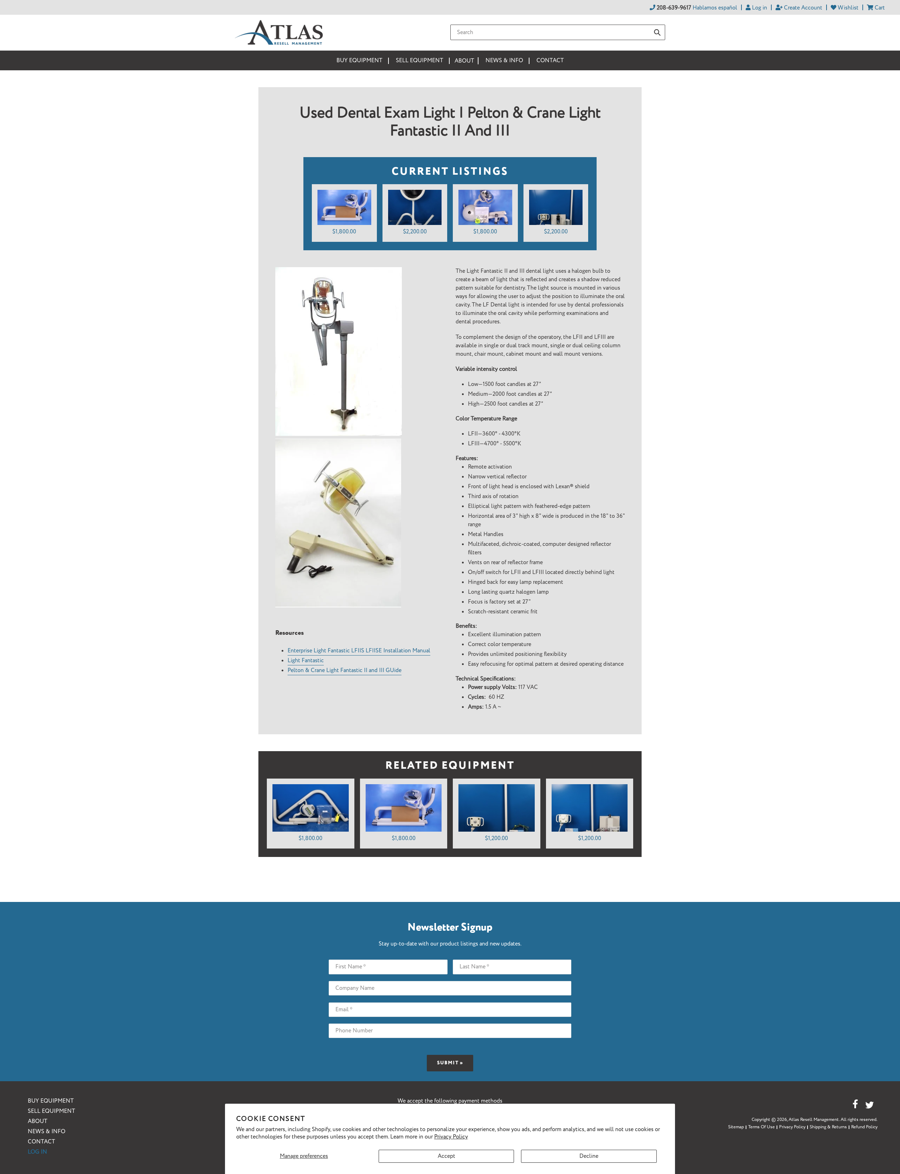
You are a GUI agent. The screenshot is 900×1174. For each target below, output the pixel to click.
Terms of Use (761, 1127)
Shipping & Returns (828, 1127)
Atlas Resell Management (814, 1119)
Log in (37, 1152)
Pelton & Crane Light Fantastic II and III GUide (344, 670)
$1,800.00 (344, 232)
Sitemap (736, 1127)
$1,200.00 (496, 838)
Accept (446, 1156)
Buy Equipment (51, 1101)
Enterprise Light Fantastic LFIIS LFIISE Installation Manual (359, 651)
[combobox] (557, 32)
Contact (41, 1142)
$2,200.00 (415, 232)
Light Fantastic (306, 661)
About (37, 1121)
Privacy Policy (451, 1137)
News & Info (46, 1132)
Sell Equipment (51, 1111)
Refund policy (864, 1127)
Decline (588, 1156)
